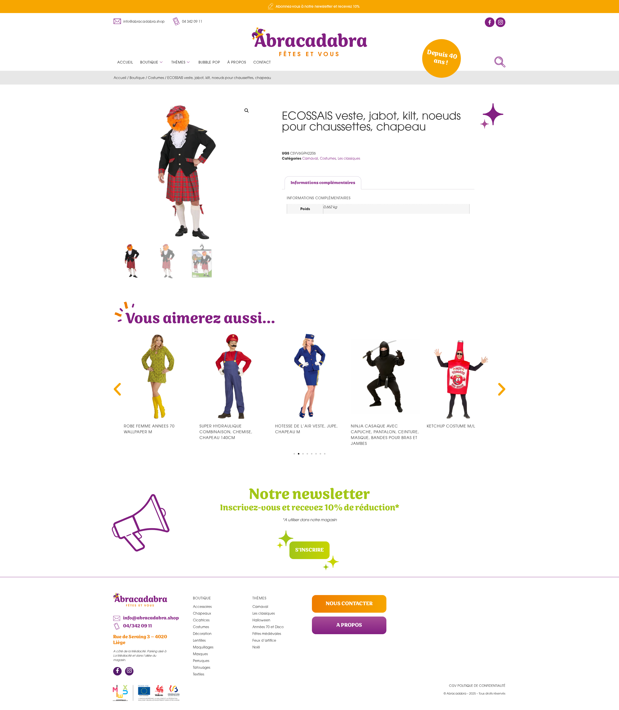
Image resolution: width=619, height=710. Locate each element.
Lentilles (199, 640)
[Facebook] (117, 671)
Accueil (125, 62)
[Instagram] (129, 671)
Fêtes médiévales (266, 634)
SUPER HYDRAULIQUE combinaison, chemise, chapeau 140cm (225, 432)
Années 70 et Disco (268, 627)
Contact (262, 62)
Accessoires (202, 606)
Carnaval (310, 158)
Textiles (198, 674)
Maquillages (203, 647)
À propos (236, 62)
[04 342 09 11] (176, 21)
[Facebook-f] (489, 22)
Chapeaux (202, 613)
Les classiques (349, 158)
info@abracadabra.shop (144, 21)
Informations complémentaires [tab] (323, 183)
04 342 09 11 (192, 21)
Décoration (202, 634)
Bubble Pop (209, 62)
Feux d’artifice (264, 640)
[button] (499, 62)
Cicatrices (201, 620)
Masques (200, 654)
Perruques (201, 661)
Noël (256, 647)
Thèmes (178, 62)
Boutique (149, 62)
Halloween (261, 620)
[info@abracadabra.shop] (117, 21)
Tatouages (201, 667)
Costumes (156, 78)
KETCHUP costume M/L (451, 426)
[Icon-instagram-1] (500, 22)
